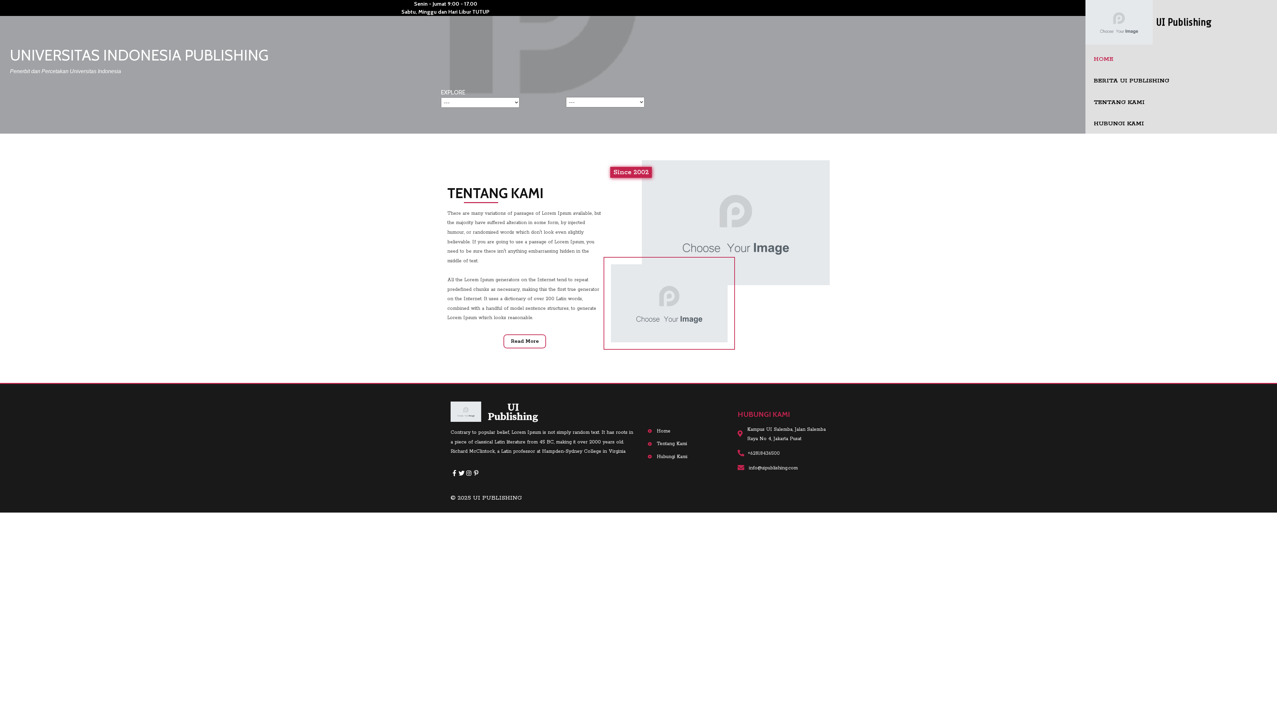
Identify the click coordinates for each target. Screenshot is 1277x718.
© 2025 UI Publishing (486, 498)
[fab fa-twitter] (462, 473)
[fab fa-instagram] (469, 473)
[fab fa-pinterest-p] (476, 473)
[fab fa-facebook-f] (454, 473)
